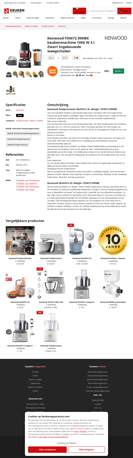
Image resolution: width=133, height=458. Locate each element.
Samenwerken (98, 412)
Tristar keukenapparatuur (97, 387)
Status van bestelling (35, 412)
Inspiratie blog (98, 400)
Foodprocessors (22, 121)
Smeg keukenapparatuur (97, 375)
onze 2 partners (80, 431)
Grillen (83, 18)
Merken (123, 18)
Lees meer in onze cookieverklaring (53, 437)
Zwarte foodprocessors (17, 144)
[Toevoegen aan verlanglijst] (76, 57)
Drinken (6, 18)
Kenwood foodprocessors (18, 139)
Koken (17, 18)
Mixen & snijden (33, 18)
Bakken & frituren (67, 18)
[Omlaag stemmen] (65, 57)
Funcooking (96, 18)
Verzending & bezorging (35, 408)
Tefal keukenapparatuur (98, 372)
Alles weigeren (86, 449)
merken (102, 366)
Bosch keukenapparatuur (97, 379)
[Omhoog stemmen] (51, 57)
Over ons (97, 408)
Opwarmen (50, 18)
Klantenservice (117, 3)
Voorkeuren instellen (66, 443)
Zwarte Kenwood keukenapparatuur (23, 133)
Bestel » (118, 71)
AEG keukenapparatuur (97, 383)
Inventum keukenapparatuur (98, 391)
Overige (111, 18)
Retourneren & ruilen (35, 404)
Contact (128, 3)
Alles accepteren (47, 449)
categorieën (40, 366)
